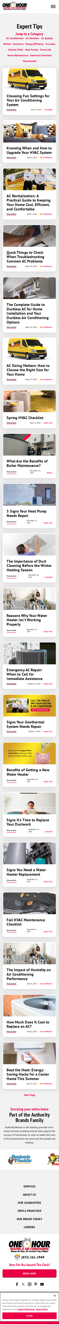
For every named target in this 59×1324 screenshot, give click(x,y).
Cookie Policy (42, 1309)
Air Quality (47, 38)
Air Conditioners (15, 38)
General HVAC (15, 49)
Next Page (29, 1094)
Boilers (7, 43)
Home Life (45, 49)
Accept (29, 1315)
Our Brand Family (29, 1219)
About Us (29, 1194)
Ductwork (18, 43)
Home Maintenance (17, 55)
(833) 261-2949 (32, 1257)
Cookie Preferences (26, 1309)
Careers (29, 1227)
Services (29, 1186)
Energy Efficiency (34, 43)
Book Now (29, 1273)
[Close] (54, 1295)
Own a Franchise (29, 1211)
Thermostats (30, 61)
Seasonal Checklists (41, 55)
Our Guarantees (29, 1203)
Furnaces (50, 43)
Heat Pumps (31, 49)
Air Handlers (32, 38)
